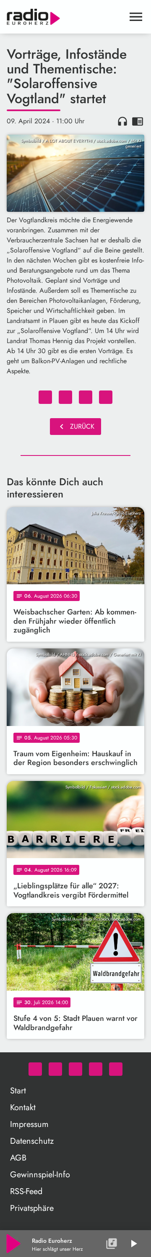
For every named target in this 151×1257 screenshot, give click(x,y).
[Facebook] (55, 1069)
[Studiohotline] (115, 1069)
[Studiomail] (95, 1069)
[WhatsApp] (35, 1069)
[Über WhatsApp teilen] (85, 397)
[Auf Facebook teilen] (45, 397)
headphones (122, 121)
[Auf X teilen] (65, 397)
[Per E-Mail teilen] (105, 397)
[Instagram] (75, 1069)
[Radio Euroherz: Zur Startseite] (65, 16)
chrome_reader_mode (137, 121)
